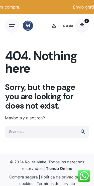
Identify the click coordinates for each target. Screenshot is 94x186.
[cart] (82, 26)
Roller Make (35, 162)
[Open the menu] (12, 26)
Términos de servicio (56, 183)
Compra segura (23, 177)
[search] (83, 132)
